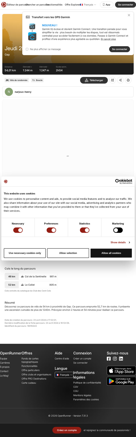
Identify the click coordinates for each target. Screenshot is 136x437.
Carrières (5, 362)
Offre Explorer (72, 4)
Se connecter (125, 4)
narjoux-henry (23, 91)
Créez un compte (67, 430)
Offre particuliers (30, 370)
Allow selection (68, 253)
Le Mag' (4, 375)
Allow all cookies (111, 253)
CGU (75, 390)
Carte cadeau (29, 382)
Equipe (3, 358)
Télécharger (96, 80)
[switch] (51, 230)
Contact (4, 371)
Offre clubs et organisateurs (36, 374)
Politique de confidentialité (87, 382)
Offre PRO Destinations (34, 378)
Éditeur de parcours (18, 4)
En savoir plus (108, 39)
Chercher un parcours (37, 4)
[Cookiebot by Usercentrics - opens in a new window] (117, 181)
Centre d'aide (62, 358)
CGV (75, 386)
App (108, 4)
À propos (4, 366)
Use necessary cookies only (25, 253)
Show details (118, 242)
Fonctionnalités (54, 4)
